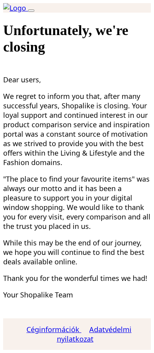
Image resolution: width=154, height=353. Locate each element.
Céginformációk (53, 329)
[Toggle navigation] (31, 10)
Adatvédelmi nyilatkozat (94, 334)
